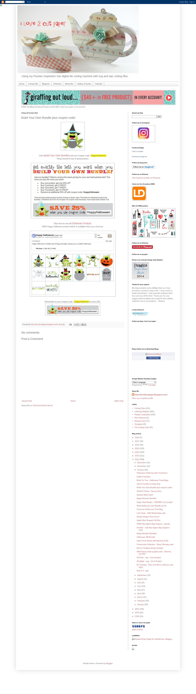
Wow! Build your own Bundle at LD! (151, 506)
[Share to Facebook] (82, 324)
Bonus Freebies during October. (150, 548)
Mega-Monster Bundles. (147, 498)
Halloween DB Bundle (146, 537)
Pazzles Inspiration (142, 414)
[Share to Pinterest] (85, 324)
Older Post (118, 401)
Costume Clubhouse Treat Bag (150, 509)
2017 (137, 441)
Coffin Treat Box (143, 477)
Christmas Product (81, 223)
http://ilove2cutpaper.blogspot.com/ (151, 395)
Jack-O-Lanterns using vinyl (148, 484)
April (139, 593)
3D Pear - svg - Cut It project (149, 557)
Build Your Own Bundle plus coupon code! (154, 487)
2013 (137, 456)
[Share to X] (80, 324)
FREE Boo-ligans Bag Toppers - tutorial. (153, 524)
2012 (137, 459)
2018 (137, 437)
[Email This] (75, 324)
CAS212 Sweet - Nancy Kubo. (149, 491)
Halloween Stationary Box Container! (152, 473)
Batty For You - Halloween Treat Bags (152, 480)
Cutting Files (139, 408)
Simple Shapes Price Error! (148, 517)
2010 (137, 612)
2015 (137, 448)
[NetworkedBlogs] (153, 354)
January (141, 604)
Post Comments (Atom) (43, 405)
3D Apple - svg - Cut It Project (149, 561)
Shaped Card (140, 421)
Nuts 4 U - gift (142, 571)
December (142, 462)
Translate (152, 385)
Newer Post (27, 401)
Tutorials (98, 84)
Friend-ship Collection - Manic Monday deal (155, 544)
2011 (137, 609)
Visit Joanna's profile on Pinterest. (146, 178)
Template (138, 424)
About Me (69, 84)
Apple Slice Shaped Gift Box (148, 520)
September (142, 575)
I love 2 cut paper (137, 151)
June (139, 586)
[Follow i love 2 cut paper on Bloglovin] (143, 168)
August (140, 579)
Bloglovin (46, 84)
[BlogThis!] (77, 324)
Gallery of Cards (84, 84)
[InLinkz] (133, 649)
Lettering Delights (141, 411)
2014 (137, 452)
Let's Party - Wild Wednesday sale (151, 513)
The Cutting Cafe (141, 427)
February (141, 601)
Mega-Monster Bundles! (147, 533)
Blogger (109, 663)
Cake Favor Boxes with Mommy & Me (152, 541)
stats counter (137, 629)
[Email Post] (70, 324)
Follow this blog (153, 358)
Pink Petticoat (140, 418)
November (142, 466)
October (141, 470)
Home (21, 84)
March (140, 597)
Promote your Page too (139, 156)
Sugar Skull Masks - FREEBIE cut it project (155, 502)
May (139, 590)
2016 (137, 445)
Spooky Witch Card (145, 495)
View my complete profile (142, 398)
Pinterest (57, 84)
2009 (137, 616)
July (139, 582)
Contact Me (33, 84)
